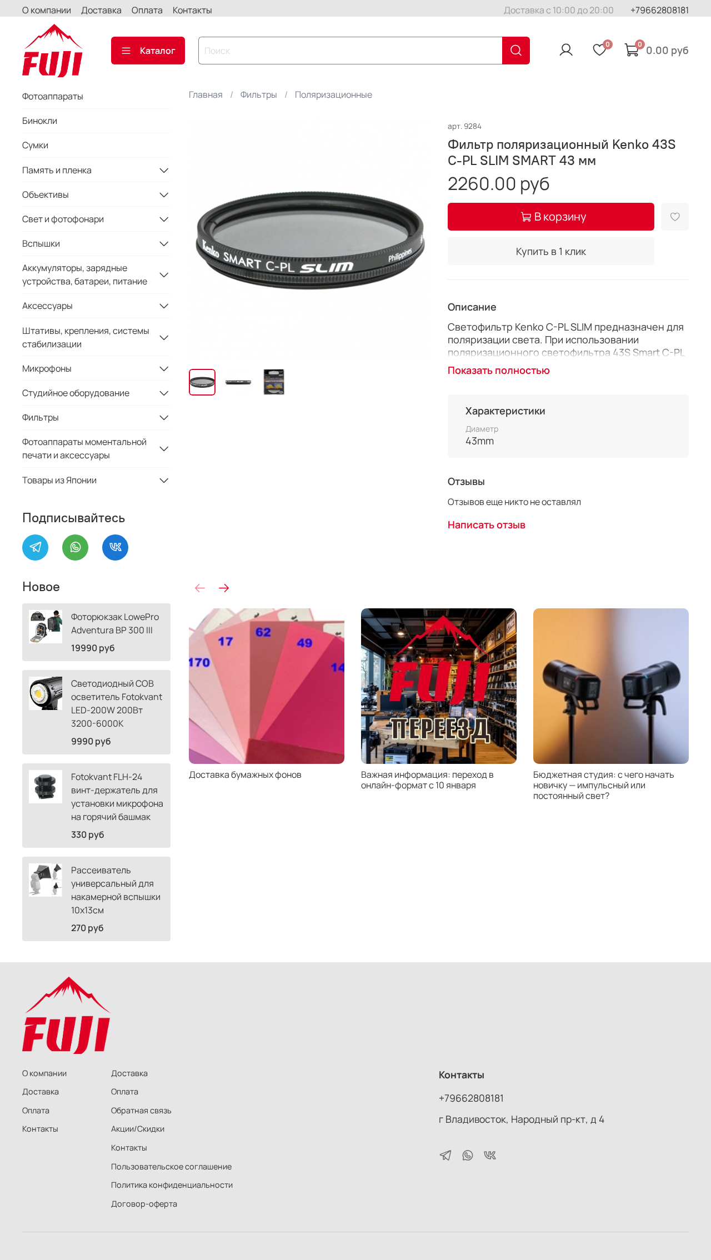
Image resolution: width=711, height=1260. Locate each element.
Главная (206, 94)
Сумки (35, 145)
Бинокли (39, 120)
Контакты (192, 10)
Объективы (45, 194)
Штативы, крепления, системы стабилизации (85, 337)
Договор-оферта (144, 1203)
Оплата (147, 10)
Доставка (101, 10)
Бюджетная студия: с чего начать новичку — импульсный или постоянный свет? (603, 785)
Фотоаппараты (52, 96)
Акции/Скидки (137, 1128)
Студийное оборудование (75, 393)
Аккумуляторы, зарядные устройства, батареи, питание (84, 274)
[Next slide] (412, 239)
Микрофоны (47, 368)
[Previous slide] (206, 239)
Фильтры (259, 94)
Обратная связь (141, 1110)
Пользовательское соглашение (171, 1166)
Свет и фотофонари (63, 219)
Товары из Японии (59, 480)
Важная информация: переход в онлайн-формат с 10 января (427, 779)
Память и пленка (57, 170)
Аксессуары (47, 305)
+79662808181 (659, 10)
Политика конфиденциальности (172, 1184)
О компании (46, 10)
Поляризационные (333, 94)
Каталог (158, 50)
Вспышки (41, 243)
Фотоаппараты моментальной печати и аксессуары (84, 448)
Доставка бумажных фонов (245, 774)
